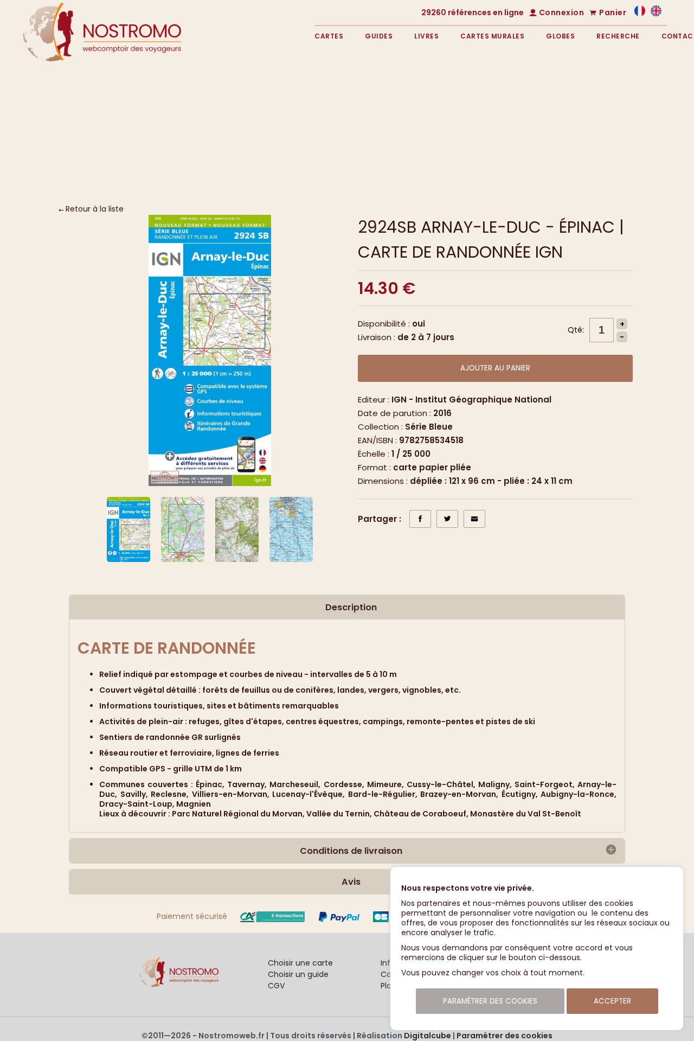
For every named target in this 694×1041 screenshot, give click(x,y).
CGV (276, 985)
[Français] (639, 13)
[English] (656, 13)
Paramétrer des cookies (504, 1035)
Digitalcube (427, 1035)
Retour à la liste (95, 208)
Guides (379, 36)
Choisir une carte (300, 962)
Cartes (328, 36)
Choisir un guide (298, 974)
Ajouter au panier (495, 368)
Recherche (618, 36)
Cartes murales (492, 36)
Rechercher (578, 154)
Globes (560, 36)
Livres (426, 36)
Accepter (612, 1001)
